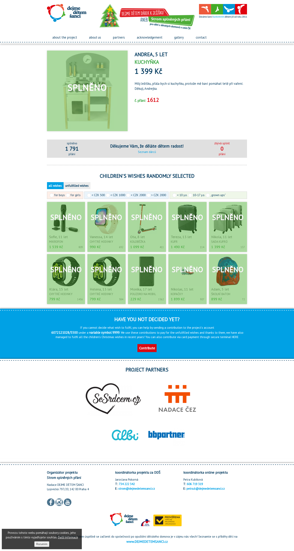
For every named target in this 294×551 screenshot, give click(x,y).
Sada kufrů (219, 242)
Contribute (147, 348)
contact (201, 37)
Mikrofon (56, 242)
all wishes (55, 186)
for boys (59, 195)
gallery (179, 37)
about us (95, 37)
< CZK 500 (98, 195)
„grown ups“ (218, 195)
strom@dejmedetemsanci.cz (136, 488)
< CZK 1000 (117, 195)
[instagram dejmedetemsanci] (59, 502)
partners (119, 37)
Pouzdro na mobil (143, 294)
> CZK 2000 (158, 195)
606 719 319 (195, 484)
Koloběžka (137, 242)
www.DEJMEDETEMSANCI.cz (147, 541)
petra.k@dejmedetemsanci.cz (206, 488)
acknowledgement (149, 37)
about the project (64, 37)
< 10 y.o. (182, 195)
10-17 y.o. (199, 195)
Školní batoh (220, 294)
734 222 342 (127, 484)
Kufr (174, 242)
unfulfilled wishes (77, 186)
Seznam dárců (147, 152)
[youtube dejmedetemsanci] (67, 502)
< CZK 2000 (138, 195)
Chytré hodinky (101, 242)
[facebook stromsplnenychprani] (51, 502)
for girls (75, 195)
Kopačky (177, 294)
